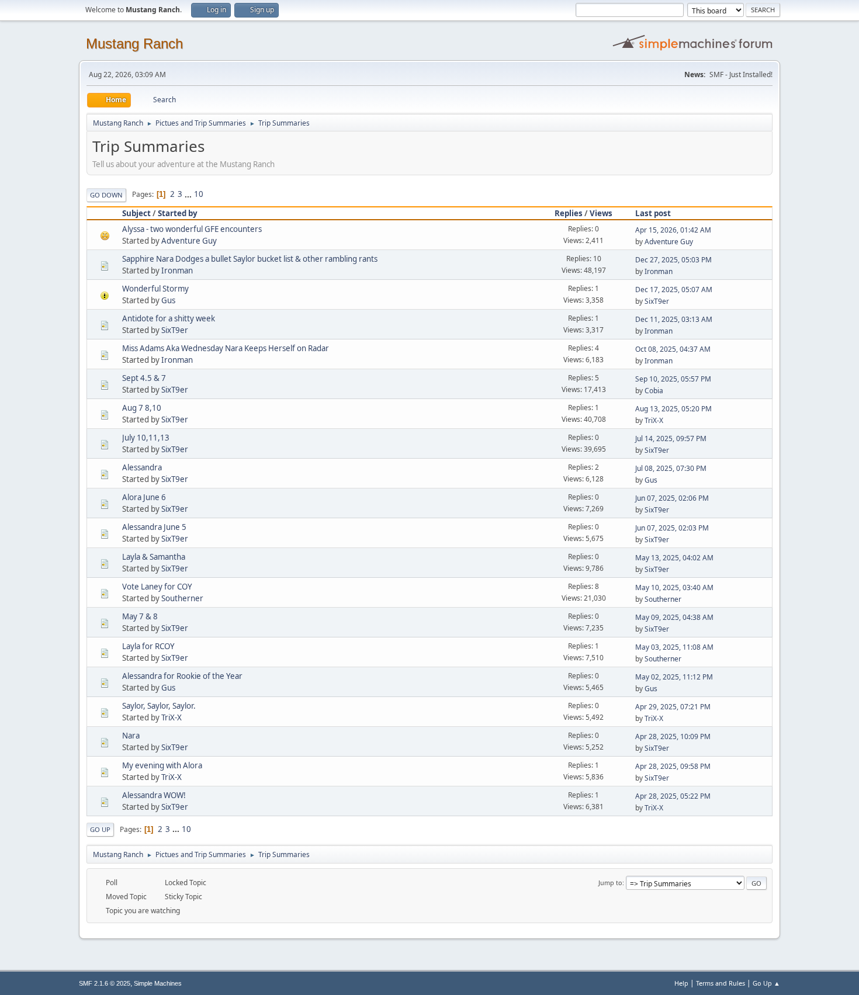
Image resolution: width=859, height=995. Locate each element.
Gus (168, 300)
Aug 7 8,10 (141, 408)
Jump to (610, 882)
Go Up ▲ (766, 983)
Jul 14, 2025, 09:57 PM (670, 438)
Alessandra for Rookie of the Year (182, 676)
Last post (653, 213)
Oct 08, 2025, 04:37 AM (673, 349)
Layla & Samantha (153, 557)
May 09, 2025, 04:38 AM (674, 617)
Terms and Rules (720, 983)
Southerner (182, 598)
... (189, 194)
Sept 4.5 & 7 (144, 378)
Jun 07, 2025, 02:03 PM (672, 528)
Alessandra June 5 (154, 527)
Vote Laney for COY (157, 586)
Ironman (177, 270)
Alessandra (142, 467)
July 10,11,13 (145, 437)
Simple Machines (158, 983)
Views (601, 213)
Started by (178, 213)
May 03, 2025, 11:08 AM (674, 647)
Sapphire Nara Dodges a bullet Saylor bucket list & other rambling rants (249, 259)
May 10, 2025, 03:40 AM (674, 587)
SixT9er (657, 301)
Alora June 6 (144, 497)
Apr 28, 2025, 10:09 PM (673, 736)
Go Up (100, 829)
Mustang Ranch (134, 43)
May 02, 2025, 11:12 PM (674, 677)
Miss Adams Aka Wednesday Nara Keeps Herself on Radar (225, 348)
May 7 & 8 (140, 616)
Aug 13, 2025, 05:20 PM (673, 409)
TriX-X (654, 420)
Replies (569, 213)
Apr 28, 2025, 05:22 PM (673, 796)
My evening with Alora (162, 765)
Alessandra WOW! (154, 795)
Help (681, 983)
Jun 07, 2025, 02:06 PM (672, 498)
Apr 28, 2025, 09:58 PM (673, 766)
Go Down (106, 194)
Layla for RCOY (148, 646)
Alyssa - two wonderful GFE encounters (192, 229)
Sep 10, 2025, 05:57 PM (673, 379)
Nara (131, 735)
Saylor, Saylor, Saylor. (159, 706)
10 (198, 194)
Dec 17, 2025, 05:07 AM (673, 289)
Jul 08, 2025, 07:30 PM (670, 468)
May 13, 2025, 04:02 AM (674, 558)
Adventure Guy (189, 240)
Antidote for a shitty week (168, 318)
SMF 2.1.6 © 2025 (104, 983)
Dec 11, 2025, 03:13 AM (673, 319)
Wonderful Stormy (155, 288)
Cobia (654, 391)
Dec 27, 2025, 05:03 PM (673, 260)
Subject (136, 213)
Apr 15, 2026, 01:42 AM (673, 230)
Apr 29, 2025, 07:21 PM (673, 707)
